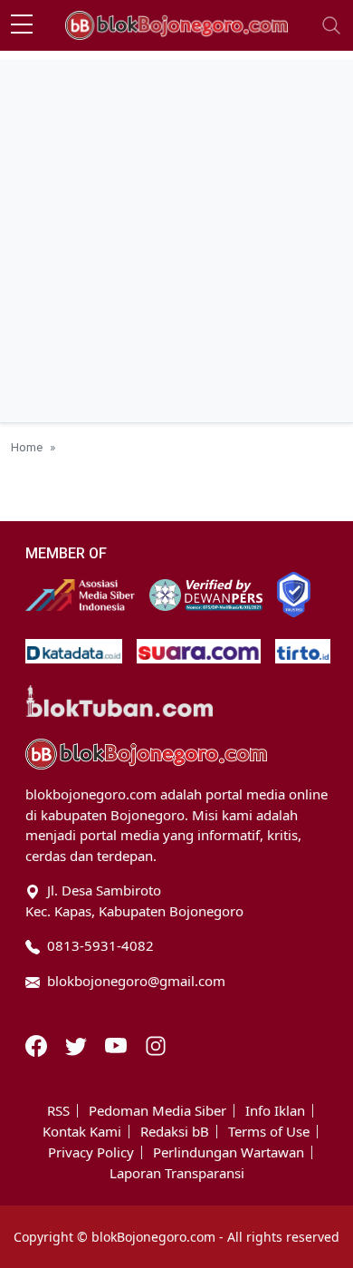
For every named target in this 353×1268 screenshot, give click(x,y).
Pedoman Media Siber (157, 1111)
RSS (58, 1111)
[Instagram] (156, 1044)
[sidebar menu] (22, 25)
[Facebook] (38, 1044)
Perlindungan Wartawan (228, 1152)
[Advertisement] (176, 236)
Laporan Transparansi (177, 1173)
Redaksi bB (174, 1131)
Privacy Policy (91, 1152)
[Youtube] (117, 1044)
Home (27, 447)
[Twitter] (78, 1044)
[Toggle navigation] (331, 25)
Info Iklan (275, 1111)
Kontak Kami (82, 1131)
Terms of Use (269, 1131)
